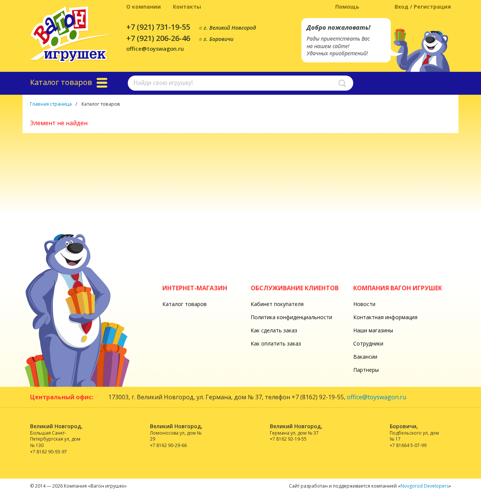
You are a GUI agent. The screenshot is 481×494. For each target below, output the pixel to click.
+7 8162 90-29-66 (168, 445)
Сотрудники (368, 343)
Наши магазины (373, 330)
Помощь (347, 6)
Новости (364, 304)
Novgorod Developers (425, 486)
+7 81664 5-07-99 (408, 445)
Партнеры (366, 369)
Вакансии (365, 356)
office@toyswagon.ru (155, 48)
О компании (143, 6)
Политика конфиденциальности (291, 317)
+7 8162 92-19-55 (288, 439)
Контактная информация (385, 317)
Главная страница (51, 104)
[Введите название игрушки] (240, 83)
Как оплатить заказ (276, 343)
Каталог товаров (184, 304)
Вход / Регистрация (423, 6)
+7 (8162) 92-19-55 (318, 397)
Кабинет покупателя (277, 304)
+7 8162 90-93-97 (48, 452)
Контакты (187, 6)
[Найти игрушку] (342, 83)
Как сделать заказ (274, 330)
